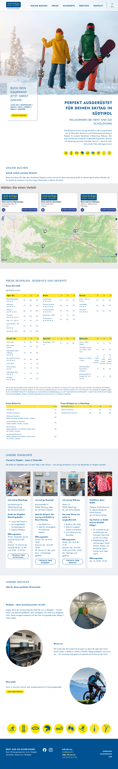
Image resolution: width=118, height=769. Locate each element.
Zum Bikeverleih (15, 692)
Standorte (69, 5)
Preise (55, 5)
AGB (110, 757)
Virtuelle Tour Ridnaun (72, 561)
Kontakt (98, 5)
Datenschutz (106, 754)
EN (112, 6)
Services (84, 5)
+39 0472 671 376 (69, 757)
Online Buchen (39, 5)
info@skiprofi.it (68, 752)
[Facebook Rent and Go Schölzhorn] (44, 750)
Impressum (107, 751)
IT (112, 4)
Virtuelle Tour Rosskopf (45, 561)
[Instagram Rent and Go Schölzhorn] (51, 750)
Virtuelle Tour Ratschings (18, 556)
